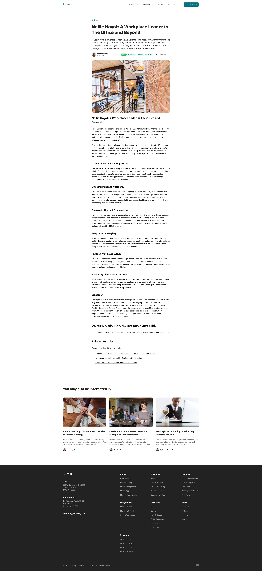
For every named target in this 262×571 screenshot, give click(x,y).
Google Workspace (127, 515)
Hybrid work (156, 478)
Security (184, 515)
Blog (96, 20)
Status (81, 566)
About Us (185, 507)
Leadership (131, 54)
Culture (123, 54)
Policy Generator (157, 519)
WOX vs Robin (125, 539)
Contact (184, 519)
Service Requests (188, 483)
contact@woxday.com (74, 513)
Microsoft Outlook (127, 511)
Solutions (146, 4)
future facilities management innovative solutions (116, 363)
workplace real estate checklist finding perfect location (118, 358)
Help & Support (157, 515)
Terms (65, 566)
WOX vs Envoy (126, 543)
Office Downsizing (158, 487)
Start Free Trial (191, 4)
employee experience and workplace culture (150, 332)
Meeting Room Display (129, 495)
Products (132, 4)
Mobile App (124, 491)
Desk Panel (185, 495)
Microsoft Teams (126, 507)
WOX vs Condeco (127, 547)
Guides (153, 511)
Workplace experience (159, 491)
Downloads (155, 527)
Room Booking (126, 483)
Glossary (154, 523)
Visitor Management (128, 487)
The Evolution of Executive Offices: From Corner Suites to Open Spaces (125, 354)
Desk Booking (125, 478)
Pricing (160, 4)
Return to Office (157, 483)
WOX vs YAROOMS (127, 551)
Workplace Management (145, 54)
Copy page (162, 54)
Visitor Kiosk (186, 487)
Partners (184, 511)
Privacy (73, 566)
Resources (172, 4)
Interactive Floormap (189, 478)
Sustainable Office (158, 495)
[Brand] (74, 474)
